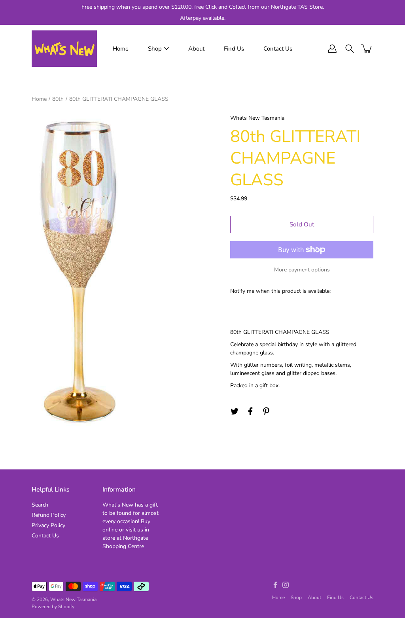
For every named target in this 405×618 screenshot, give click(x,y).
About (196, 49)
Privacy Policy (48, 525)
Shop (155, 49)
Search (40, 505)
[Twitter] (234, 411)
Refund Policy (49, 515)
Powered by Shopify (53, 606)
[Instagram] (285, 585)
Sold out (302, 224)
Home (121, 49)
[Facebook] (250, 411)
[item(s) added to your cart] (367, 48)
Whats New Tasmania (73, 599)
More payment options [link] (302, 269)
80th (58, 99)
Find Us (234, 49)
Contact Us (277, 49)
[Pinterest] (266, 411)
